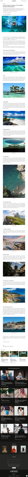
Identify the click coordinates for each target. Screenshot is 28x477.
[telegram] (10, 14)
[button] (26, 449)
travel (20, 47)
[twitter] (7, 14)
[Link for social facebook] (12, 474)
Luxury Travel (11, 346)
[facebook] (4, 14)
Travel (4, 3)
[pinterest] (5, 14)
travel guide (7, 346)
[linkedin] (6, 14)
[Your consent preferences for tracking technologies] (26, 475)
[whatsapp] (8, 14)
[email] (3, 14)
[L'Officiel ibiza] (14, 0)
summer (10, 42)
